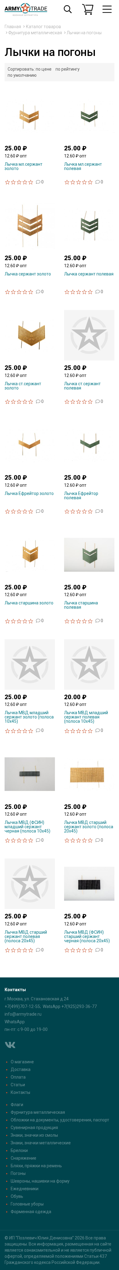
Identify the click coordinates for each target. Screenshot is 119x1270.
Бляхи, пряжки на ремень (36, 1165)
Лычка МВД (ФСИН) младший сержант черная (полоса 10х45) (27, 826)
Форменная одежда (31, 1211)
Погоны (18, 1173)
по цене (44, 69)
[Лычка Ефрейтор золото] (30, 444)
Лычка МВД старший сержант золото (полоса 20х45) (88, 826)
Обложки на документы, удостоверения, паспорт (60, 1119)
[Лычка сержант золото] (30, 225)
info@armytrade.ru (23, 1014)
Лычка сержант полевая (89, 273)
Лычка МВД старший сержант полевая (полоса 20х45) (26, 936)
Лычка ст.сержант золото (23, 385)
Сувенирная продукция (34, 1127)
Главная (13, 26)
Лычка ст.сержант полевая (82, 385)
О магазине (22, 1061)
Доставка (21, 1069)
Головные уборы (27, 1204)
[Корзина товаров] (87, 9)
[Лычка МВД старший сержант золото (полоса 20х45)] (89, 773)
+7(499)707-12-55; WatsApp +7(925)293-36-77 (51, 1006)
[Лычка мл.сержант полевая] (89, 115)
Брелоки (19, 1150)
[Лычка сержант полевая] (89, 225)
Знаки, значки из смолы (34, 1135)
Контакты (20, 1092)
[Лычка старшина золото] (30, 554)
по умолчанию (22, 75)
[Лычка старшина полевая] (89, 554)
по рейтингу (68, 69)
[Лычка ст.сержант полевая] (89, 334)
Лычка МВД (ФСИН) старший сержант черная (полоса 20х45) (87, 936)
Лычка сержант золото (28, 273)
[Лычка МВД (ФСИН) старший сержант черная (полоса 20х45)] (89, 883)
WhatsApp (15, 1021)
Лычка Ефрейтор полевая (81, 495)
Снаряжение (23, 1158)
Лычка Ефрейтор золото (29, 493)
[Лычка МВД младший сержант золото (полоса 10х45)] (30, 664)
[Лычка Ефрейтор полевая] (89, 444)
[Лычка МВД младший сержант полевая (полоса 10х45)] (89, 664)
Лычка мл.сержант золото (23, 166)
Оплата (18, 1077)
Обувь (17, 1196)
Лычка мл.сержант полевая (83, 166)
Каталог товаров (43, 26)
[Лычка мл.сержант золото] (30, 115)
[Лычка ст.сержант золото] (30, 334)
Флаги (17, 1104)
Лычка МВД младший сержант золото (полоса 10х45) (29, 717)
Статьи (18, 1084)
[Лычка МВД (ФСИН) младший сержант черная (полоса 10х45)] (30, 773)
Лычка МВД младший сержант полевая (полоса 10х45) (86, 717)
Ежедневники (24, 1188)
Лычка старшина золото (29, 602)
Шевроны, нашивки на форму (40, 1181)
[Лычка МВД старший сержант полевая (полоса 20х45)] (30, 883)
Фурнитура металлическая (35, 32)
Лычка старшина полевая (81, 605)
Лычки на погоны (84, 32)
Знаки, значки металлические (41, 1142)
